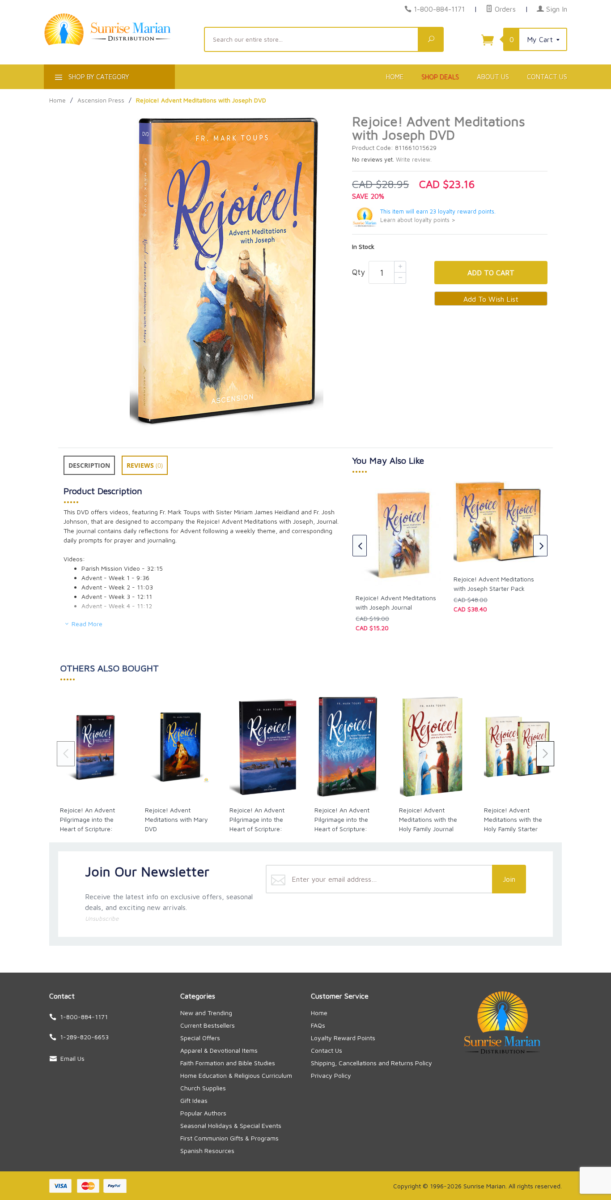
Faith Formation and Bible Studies (227, 1063)
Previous (359, 545)
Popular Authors (203, 1113)
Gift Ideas (194, 1100)
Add (490, 273)
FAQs (318, 1025)
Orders (504, 9)
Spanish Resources (207, 1150)
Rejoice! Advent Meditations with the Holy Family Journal (428, 819)
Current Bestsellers (207, 1025)
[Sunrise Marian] (118, 43)
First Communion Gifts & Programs (229, 1138)
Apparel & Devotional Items (219, 1050)
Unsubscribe (102, 918)
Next (540, 545)
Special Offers (200, 1038)
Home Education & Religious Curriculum (236, 1075)
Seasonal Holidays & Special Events (230, 1125)
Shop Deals (440, 77)
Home (394, 77)
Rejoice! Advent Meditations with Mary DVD (176, 819)
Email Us (72, 1058)
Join (509, 879)
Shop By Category (98, 77)
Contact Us (547, 77)
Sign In (555, 9)
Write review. (414, 159)
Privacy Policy (331, 1075)
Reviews (145, 465)
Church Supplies (203, 1088)
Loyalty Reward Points (343, 1038)
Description (89, 465)
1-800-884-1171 (439, 9)
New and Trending (206, 1012)
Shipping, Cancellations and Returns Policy (371, 1063)
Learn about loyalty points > (417, 220)
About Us (493, 77)
